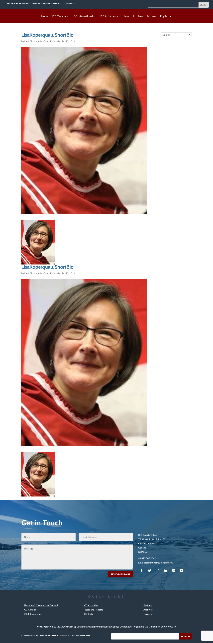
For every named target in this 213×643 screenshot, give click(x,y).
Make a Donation (18, 3)
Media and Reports (93, 609)
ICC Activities (108, 16)
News (126, 16)
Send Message (120, 574)
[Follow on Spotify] (173, 570)
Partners (151, 16)
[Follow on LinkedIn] (165, 570)
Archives (138, 16)
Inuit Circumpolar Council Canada (42, 41)
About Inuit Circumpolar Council (41, 605)
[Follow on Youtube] (181, 570)
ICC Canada (59, 16)
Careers (147, 613)
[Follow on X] (149, 570)
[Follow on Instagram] (157, 570)
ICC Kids (88, 613)
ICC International (83, 16)
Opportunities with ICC (46, 3)
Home (44, 16)
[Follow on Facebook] (141, 570)
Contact (70, 3)
